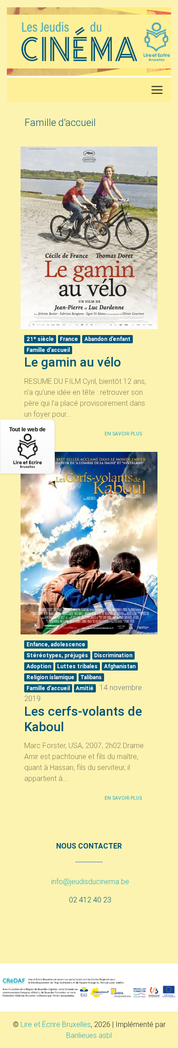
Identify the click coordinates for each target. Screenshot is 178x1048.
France (69, 338)
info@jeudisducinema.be (90, 881)
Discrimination (113, 655)
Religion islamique (50, 677)
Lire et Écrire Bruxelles (56, 1024)
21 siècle (40, 338)
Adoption (38, 666)
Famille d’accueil (48, 349)
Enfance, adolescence (55, 644)
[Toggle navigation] (157, 90)
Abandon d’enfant (107, 338)
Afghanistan (120, 666)
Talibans (91, 677)
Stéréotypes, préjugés (57, 655)
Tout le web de (27, 429)
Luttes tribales (77, 666)
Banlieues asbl (89, 1035)
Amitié (85, 688)
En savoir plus (123, 434)
